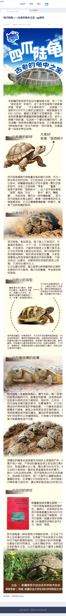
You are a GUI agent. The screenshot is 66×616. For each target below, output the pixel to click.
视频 (31, 4)
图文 (39, 4)
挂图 (46, 4)
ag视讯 (2, 1)
